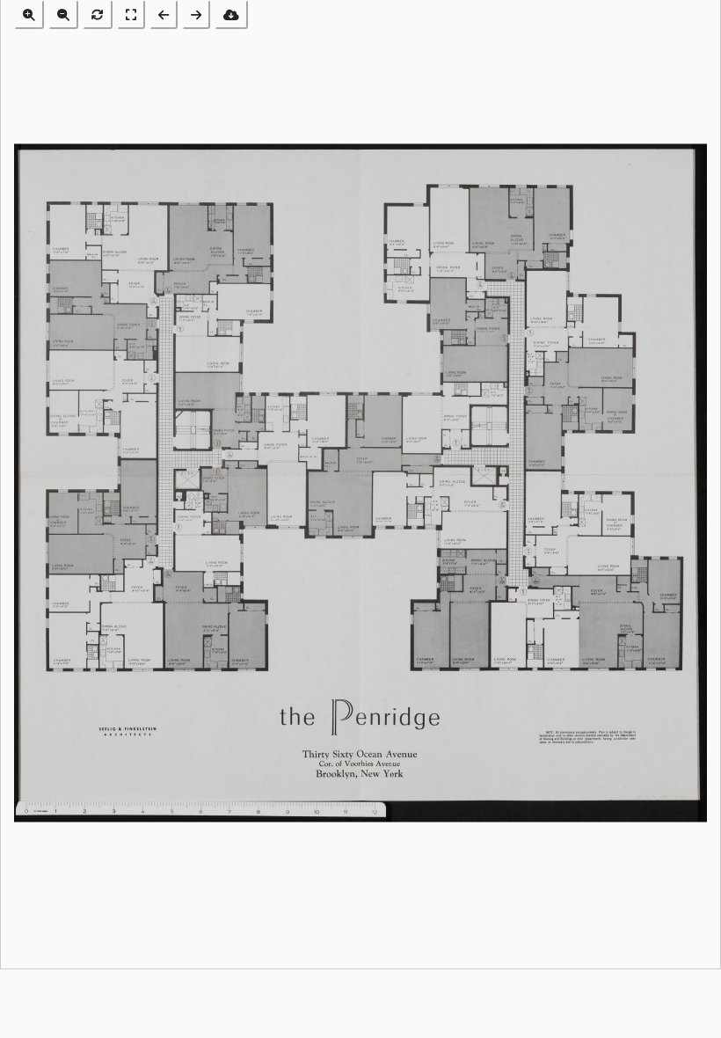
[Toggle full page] (131, 14)
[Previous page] (163, 14)
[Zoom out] (63, 14)
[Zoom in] (29, 14)
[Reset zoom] (98, 14)
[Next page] (196, 14)
